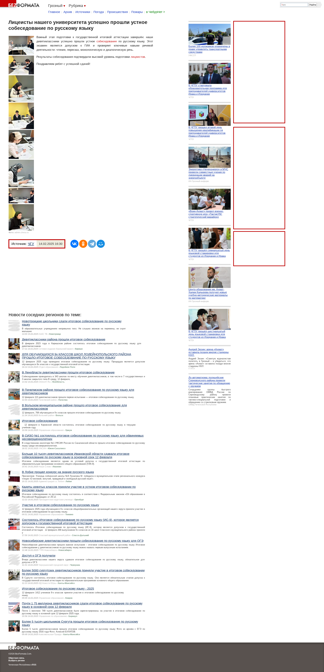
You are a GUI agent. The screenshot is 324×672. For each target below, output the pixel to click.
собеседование (107, 41)
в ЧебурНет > (155, 12)
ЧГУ (31, 244)
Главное (54, 12)
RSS (34, 665)
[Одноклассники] (83, 244)
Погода (98, 12)
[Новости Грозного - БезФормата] (20, 4)
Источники (82, 12)
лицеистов (138, 56)
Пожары (137, 12)
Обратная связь (16, 658)
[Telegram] (92, 244)
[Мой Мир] (101, 244)
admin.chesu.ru (22, 232)
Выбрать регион (16, 660)
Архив (67, 12)
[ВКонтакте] (74, 244)
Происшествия (117, 12)
